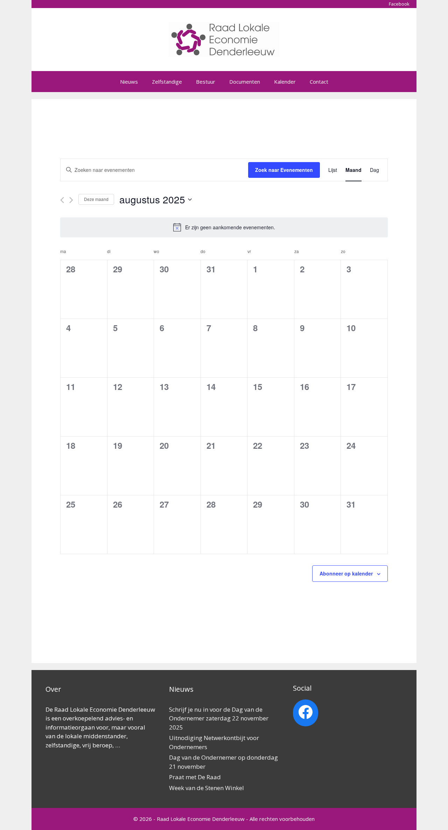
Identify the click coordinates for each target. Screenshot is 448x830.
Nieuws (129, 81)
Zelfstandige (167, 81)
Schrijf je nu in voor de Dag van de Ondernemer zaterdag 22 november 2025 (218, 718)
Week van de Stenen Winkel (206, 788)
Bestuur (205, 81)
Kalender (285, 81)
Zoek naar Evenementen (284, 169)
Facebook (399, 4)
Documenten (244, 81)
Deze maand (96, 199)
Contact (319, 81)
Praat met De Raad (195, 777)
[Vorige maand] (62, 200)
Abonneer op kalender (346, 573)
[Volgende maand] (71, 200)
